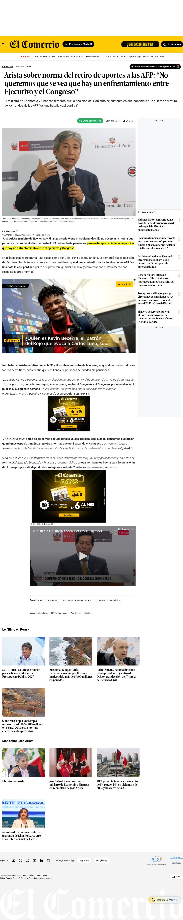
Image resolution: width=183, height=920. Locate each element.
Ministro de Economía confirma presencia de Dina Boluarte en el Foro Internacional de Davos (21, 835)
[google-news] (48, 860)
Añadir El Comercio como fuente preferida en (155, 66)
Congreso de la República (108, 600)
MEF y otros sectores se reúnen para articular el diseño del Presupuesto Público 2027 (21, 673)
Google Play (101, 860)
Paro (123, 56)
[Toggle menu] (3, 44)
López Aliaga (134, 56)
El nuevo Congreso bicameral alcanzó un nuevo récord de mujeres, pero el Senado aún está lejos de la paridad (155, 316)
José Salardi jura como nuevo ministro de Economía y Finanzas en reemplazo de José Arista (69, 784)
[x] (20, 860)
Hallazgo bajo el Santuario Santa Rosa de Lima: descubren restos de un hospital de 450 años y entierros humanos (156, 224)
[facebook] (13, 860)
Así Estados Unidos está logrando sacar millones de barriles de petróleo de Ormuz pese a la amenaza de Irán (155, 261)
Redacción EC (12, 231)
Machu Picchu (150, 56)
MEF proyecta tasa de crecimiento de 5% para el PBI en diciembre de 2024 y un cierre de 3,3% (117, 784)
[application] (83, 556)
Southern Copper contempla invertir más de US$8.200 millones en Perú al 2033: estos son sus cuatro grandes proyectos (22, 726)
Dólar (116, 56)
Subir (174, 877)
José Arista (52, 600)
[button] (82, 556)
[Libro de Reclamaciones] (176, 860)
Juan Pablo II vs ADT (44, 56)
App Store (84, 860)
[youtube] (34, 860)
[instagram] (27, 860)
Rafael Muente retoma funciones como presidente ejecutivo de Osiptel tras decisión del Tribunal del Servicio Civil (116, 674)
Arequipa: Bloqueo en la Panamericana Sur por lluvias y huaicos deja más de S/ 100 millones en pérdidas (70, 674)
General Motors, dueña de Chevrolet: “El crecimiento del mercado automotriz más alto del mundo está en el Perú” (156, 280)
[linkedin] (41, 860)
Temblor (107, 56)
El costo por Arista (13, 781)
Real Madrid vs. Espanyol (70, 56)
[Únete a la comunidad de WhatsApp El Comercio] (90, 120)
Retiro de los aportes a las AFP (77, 600)
